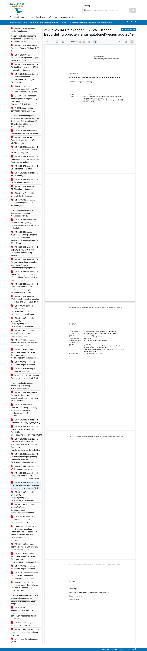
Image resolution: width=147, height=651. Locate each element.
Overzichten (40, 17)
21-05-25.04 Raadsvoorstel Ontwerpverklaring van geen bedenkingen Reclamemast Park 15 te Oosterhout (24, 396)
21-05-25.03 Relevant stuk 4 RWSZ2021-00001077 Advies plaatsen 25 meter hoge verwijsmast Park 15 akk (24, 288)
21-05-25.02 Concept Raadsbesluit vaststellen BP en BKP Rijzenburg (24, 140)
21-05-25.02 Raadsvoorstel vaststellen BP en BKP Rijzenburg (25, 132)
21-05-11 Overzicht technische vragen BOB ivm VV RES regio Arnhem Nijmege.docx (24, 89)
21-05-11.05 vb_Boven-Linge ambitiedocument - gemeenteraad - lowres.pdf (25, 632)
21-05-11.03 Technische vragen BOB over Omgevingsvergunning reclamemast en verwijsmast (22, 322)
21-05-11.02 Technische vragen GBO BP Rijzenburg (22, 194)
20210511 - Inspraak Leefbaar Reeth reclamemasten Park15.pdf (25, 376)
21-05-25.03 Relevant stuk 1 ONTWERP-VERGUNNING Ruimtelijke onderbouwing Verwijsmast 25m (24, 251)
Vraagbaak (65, 17)
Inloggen (130, 649)
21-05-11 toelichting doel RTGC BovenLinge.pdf (23, 624)
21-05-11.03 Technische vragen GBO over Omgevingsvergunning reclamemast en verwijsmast (22, 310)
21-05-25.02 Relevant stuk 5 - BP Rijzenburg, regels (25, 174)
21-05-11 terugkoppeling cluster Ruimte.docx (23, 29)
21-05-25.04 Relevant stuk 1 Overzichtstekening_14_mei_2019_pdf (26, 421)
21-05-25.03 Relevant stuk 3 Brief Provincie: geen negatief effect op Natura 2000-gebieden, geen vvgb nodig (24, 276)
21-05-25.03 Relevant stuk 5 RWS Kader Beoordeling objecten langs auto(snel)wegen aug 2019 (25, 299)
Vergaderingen (27, 17)
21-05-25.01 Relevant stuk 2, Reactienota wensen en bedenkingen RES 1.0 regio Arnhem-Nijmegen (24, 78)
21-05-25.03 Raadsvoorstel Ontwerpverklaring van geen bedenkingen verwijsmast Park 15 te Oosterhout (25, 224)
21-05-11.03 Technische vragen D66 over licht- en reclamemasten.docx (22, 333)
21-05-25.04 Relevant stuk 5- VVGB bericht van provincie (24, 467)
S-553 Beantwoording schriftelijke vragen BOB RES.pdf (24, 109)
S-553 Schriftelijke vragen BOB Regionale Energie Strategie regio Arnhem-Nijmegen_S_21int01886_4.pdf (25, 100)
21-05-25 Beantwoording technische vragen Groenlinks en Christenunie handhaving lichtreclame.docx (24, 586)
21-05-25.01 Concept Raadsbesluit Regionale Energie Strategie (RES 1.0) (24, 57)
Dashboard (14, 17)
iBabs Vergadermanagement (111, 649)
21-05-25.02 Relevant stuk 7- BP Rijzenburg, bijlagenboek (24, 187)
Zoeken (85, 6)
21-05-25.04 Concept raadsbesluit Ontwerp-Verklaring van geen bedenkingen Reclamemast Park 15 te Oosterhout (24, 410)
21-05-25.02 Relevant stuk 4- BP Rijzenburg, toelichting (24, 167)
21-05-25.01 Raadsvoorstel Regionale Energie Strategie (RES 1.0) (25, 48)
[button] (133, 10)
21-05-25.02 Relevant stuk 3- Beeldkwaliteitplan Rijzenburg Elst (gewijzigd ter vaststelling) (25, 159)
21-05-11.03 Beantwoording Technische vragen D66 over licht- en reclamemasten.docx (25, 343)
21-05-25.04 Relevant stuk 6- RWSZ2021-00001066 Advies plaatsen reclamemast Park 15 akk (25, 476)
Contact (75, 17)
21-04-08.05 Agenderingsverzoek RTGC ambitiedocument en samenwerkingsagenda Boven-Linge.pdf (23, 613)
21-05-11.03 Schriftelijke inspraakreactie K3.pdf (23, 370)
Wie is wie (53, 17)
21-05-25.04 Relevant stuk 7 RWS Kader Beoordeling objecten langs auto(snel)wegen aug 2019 (25, 485)
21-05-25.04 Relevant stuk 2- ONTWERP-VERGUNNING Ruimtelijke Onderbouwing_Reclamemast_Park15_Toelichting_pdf (26, 431)
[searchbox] (106, 10)
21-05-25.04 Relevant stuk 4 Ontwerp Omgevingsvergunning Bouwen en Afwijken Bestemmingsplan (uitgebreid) (24, 458)
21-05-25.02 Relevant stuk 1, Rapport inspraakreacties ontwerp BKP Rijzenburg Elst (24, 149)
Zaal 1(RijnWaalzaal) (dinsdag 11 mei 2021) (54, 22)
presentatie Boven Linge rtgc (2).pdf (24, 640)
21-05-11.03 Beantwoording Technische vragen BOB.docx (24, 363)
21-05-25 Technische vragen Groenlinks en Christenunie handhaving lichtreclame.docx (24, 575)
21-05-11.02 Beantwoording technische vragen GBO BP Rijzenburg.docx (24, 202)
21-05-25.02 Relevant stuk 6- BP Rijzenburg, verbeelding (24, 181)
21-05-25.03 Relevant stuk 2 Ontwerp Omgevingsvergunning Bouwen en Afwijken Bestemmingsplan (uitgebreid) (24, 263)
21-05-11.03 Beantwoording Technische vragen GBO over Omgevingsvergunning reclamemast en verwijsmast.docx (24, 354)
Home (25, 22)
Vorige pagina (129, 29)
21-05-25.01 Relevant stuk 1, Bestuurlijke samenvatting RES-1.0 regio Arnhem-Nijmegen (25, 67)
